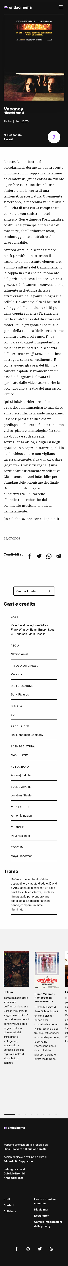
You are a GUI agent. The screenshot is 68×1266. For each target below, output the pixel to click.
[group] (16, 1009)
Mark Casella (37, 634)
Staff (7, 1199)
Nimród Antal (19, 654)
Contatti (9, 1205)
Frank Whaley (19, 629)
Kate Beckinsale (21, 625)
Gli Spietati (49, 519)
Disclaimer (41, 1209)
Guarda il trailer (26, 591)
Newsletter (41, 1215)
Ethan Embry (38, 629)
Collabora (10, 1211)
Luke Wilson (41, 625)
